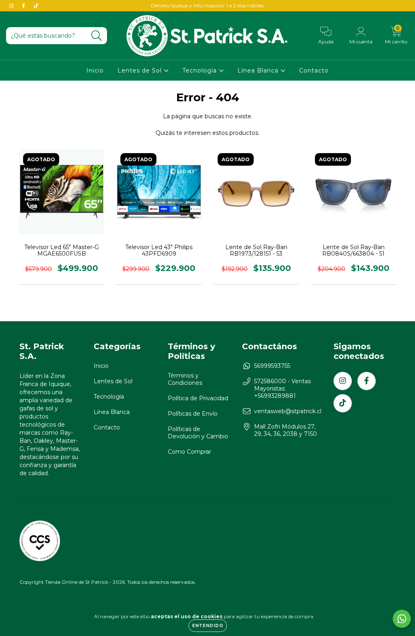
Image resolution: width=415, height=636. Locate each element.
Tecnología (200, 70)
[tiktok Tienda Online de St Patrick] (36, 5)
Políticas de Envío (193, 413)
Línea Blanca (258, 70)
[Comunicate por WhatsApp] (402, 619)
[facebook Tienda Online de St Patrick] (24, 5)
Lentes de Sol (141, 70)
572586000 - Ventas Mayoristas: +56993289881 (282, 388)
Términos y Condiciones (185, 379)
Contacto (314, 70)
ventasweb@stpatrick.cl (287, 411)
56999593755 (272, 365)
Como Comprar (189, 451)
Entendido (207, 625)
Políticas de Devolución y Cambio (198, 432)
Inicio (95, 70)
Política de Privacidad (198, 398)
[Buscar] (96, 35)
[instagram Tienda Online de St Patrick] (12, 5)
